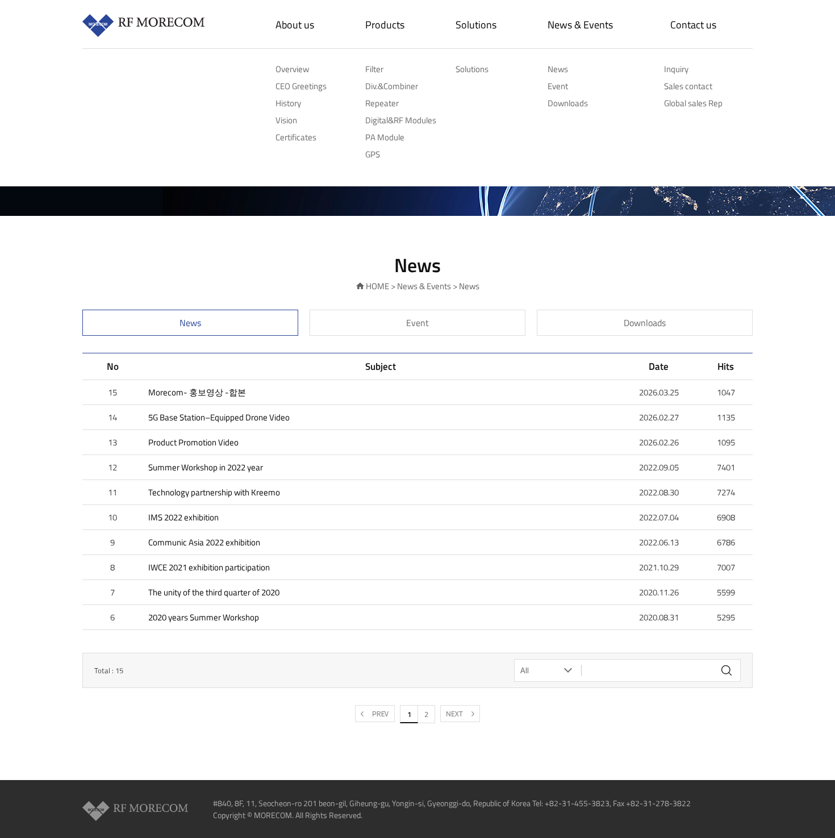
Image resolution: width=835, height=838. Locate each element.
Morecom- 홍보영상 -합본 (197, 392)
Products (384, 24)
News (558, 69)
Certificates (295, 137)
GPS (372, 154)
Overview (292, 69)
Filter (374, 69)
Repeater (382, 103)
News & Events (580, 24)
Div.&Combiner (391, 86)
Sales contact (688, 86)
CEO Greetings (301, 86)
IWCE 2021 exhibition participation (209, 567)
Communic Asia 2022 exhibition (204, 542)
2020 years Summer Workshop (203, 617)
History (288, 103)
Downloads (568, 103)
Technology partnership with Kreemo (214, 492)
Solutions (476, 24)
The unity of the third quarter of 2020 (213, 592)
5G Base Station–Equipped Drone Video (219, 417)
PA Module (384, 137)
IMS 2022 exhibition (183, 517)
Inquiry (676, 69)
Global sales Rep (693, 103)
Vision (286, 120)
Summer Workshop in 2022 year (205, 467)
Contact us (693, 24)
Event (558, 86)
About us (294, 24)
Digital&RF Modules (400, 120)
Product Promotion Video (193, 442)
